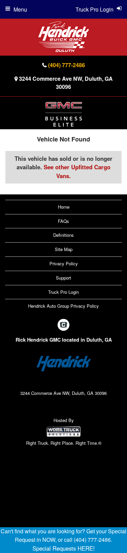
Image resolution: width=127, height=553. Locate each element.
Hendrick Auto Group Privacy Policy (63, 306)
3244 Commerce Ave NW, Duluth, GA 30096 (66, 83)
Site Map (63, 249)
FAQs (63, 221)
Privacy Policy (63, 263)
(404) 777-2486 (66, 65)
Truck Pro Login (63, 292)
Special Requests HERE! (64, 548)
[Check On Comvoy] (63, 325)
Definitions (63, 235)
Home (63, 207)
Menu (20, 9)
